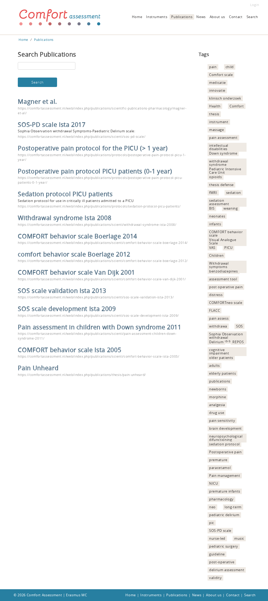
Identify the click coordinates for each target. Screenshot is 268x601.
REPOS (238, 342)
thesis (214, 114)
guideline (217, 554)
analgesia (217, 404)
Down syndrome (223, 153)
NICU (213, 483)
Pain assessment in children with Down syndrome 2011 (99, 327)
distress (215, 294)
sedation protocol (224, 444)
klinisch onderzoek (225, 98)
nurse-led (217, 538)
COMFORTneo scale (225, 302)
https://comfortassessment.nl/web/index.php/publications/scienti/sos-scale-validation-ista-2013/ (96, 297)
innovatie (217, 90)
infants (215, 224)
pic (211, 522)
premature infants (224, 491)
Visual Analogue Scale (222, 241)
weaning (231, 208)
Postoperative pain (225, 452)
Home (137, 16)
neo (212, 507)
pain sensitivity (222, 420)
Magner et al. (37, 101)
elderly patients (222, 373)
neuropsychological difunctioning (226, 438)
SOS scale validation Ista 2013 (62, 290)
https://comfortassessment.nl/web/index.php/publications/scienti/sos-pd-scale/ (81, 136)
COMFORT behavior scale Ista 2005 (69, 350)
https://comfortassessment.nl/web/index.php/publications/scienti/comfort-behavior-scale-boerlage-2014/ (103, 243)
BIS (212, 208)
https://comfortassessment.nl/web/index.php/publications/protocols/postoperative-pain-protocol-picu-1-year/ (102, 157)
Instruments (156, 16)
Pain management (224, 475)
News (201, 16)
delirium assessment (226, 569)
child (230, 66)
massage (216, 129)
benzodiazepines (223, 271)
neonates (217, 216)
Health (215, 106)
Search (252, 16)
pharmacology (221, 499)
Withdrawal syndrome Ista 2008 (64, 218)
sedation (233, 192)
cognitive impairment (219, 351)
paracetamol (220, 467)
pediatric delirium (224, 514)
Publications (181, 16)
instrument (218, 121)
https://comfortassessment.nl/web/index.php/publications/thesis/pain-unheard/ (82, 375)
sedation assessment (219, 202)
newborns (217, 389)
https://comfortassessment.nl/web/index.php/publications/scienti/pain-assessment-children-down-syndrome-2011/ (97, 335)
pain (213, 66)
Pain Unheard (38, 368)
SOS (239, 326)
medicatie (217, 82)
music (239, 538)
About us (217, 16)
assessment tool (223, 279)
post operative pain (226, 287)
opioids (215, 176)
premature (218, 459)
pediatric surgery (223, 546)
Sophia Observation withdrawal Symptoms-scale (226, 337)
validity (215, 577)
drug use (216, 412)
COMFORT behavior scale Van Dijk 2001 (76, 272)
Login (254, 5)
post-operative (221, 562)
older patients (221, 357)
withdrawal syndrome (218, 163)
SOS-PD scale (220, 530)
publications (219, 381)
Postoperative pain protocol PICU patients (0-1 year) (95, 171)
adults (214, 365)
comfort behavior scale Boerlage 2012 (74, 254)
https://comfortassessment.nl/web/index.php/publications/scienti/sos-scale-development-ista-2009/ (98, 315)
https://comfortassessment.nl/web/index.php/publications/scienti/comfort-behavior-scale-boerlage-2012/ (103, 261)
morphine (217, 397)
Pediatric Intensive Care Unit (225, 171)
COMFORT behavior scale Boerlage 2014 (77, 236)
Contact (236, 16)
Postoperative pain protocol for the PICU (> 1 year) (93, 148)
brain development (225, 428)
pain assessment (223, 137)
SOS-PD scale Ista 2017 (51, 124)
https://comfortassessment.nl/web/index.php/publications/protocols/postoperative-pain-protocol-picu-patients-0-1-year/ (100, 180)
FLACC (214, 310)
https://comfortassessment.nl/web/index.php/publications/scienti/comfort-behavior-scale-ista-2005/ (98, 356)
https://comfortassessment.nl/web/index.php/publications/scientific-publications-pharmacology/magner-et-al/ (102, 110)
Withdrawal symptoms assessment (219, 266)
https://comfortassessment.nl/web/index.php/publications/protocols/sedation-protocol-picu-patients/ (99, 206)
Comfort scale (221, 74)
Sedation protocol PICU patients (65, 194)
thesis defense (221, 184)
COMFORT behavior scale (226, 234)
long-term (233, 507)
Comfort (237, 106)
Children (216, 255)
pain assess (218, 318)
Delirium (216, 342)
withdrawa (218, 326)
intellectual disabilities (218, 147)
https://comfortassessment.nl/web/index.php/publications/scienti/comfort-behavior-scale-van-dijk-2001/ (102, 279)
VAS (212, 247)
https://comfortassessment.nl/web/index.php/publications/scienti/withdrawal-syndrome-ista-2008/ (97, 224)
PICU (228, 247)
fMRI (213, 192)
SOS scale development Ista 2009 (67, 308)
